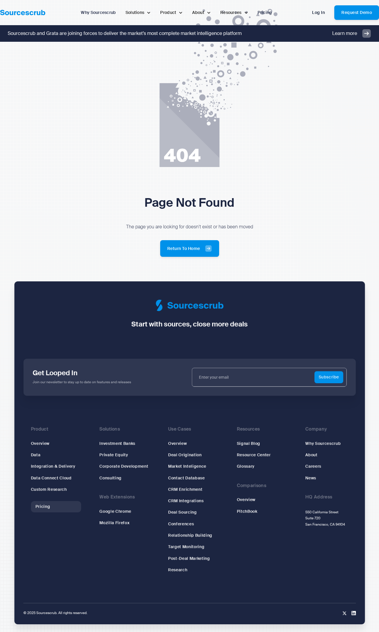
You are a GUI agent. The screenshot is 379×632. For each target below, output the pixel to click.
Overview (40, 443)
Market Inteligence (187, 466)
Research (177, 570)
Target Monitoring (186, 547)
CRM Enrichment (185, 489)
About (311, 455)
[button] (138, 12)
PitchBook (247, 511)
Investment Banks (117, 443)
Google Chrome (115, 511)
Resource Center (254, 455)
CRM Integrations (185, 501)
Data (35, 455)
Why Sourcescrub (323, 443)
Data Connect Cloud (51, 478)
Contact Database (186, 478)
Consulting (110, 478)
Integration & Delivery (53, 466)
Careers (313, 466)
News (310, 478)
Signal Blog (248, 443)
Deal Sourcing (182, 512)
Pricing (42, 507)
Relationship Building (190, 535)
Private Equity (113, 455)
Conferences (181, 524)
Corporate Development (123, 466)
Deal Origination (185, 455)
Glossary (245, 466)
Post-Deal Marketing (189, 558)
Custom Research (49, 489)
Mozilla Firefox (114, 523)
